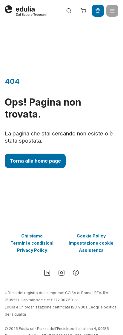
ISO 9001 (79, 307)
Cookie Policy (91, 235)
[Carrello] (84, 11)
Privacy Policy (32, 250)
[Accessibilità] (98, 11)
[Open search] (69, 11)
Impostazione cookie (91, 243)
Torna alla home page (35, 161)
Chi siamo (32, 235)
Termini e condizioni (31, 243)
